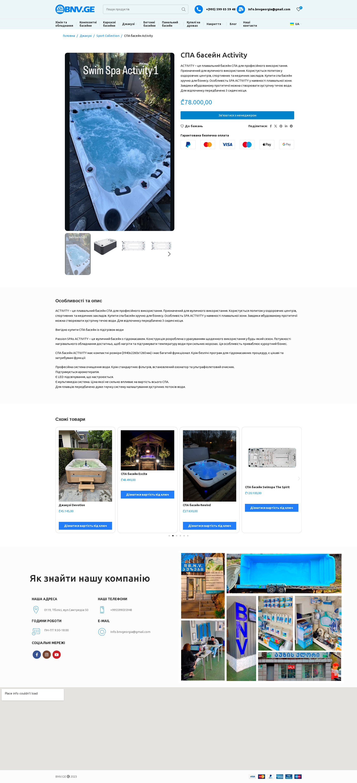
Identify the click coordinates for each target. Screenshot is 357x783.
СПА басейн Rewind (135, 505)
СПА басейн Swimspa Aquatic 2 (267, 474)
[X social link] (275, 126)
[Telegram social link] (291, 126)
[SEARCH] (183, 9)
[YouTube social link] (56, 654)
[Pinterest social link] (281, 126)
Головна (69, 35)
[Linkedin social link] (286, 126)
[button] (58, 478)
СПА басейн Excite (72, 474)
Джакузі (86, 35)
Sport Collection (108, 35)
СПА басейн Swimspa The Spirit (205, 487)
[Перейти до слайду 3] (176, 535)
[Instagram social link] (47, 654)
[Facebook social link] (271, 126)
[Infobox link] (129, 610)
